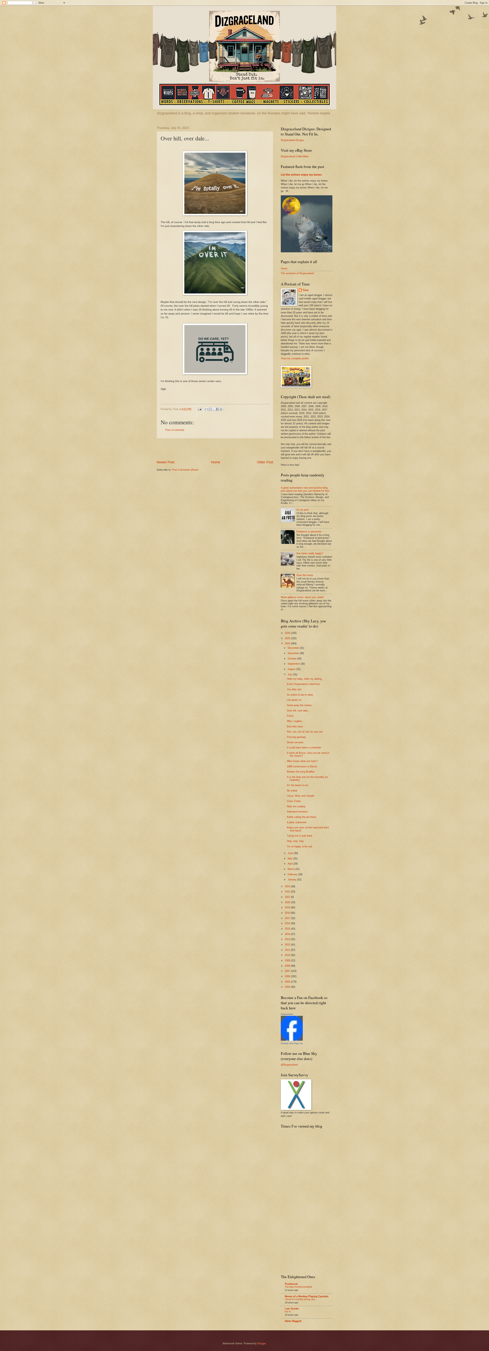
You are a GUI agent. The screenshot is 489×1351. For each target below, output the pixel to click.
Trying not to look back (299, 835)
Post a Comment (174, 430)
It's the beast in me (297, 785)
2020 (288, 902)
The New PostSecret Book (298, 1287)
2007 (288, 971)
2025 (288, 638)
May (290, 858)
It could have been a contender (304, 747)
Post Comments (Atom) (185, 469)
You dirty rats (294, 689)
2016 (288, 923)
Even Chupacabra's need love (303, 684)
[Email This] (206, 409)
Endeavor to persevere (308, 531)
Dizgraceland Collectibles (295, 156)
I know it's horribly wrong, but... (300, 1299)
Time (305, 290)
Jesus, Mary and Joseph (300, 795)
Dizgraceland (287, 1014)
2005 (288, 981)
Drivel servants (295, 742)
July (290, 674)
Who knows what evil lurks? (302, 761)
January (292, 879)
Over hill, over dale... (298, 710)
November (294, 653)
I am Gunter (292, 1308)
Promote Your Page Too (292, 1043)
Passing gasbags (296, 737)
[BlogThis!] (210, 409)
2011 (288, 949)
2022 (288, 891)
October (292, 658)
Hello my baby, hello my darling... (305, 678)
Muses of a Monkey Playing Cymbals (306, 1296)
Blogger (261, 1343)
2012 (288, 944)
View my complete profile (295, 358)
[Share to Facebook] (217, 409)
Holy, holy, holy (295, 841)
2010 (288, 955)
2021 (288, 897)
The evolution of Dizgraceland (297, 273)
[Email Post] (199, 409)
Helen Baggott (293, 1321)
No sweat (292, 790)
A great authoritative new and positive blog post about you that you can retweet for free (305, 489)
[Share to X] (214, 409)
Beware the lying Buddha (300, 771)
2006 (288, 976)
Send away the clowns (299, 705)
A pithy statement (296, 822)
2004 (288, 986)
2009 (288, 960)
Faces (290, 715)
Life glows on (294, 699)
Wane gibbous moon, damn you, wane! (302, 597)
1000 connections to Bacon (302, 766)
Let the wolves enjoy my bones (301, 174)
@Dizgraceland (289, 1064)
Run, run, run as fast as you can (305, 731)
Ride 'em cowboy (296, 806)
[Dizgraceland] (292, 1039)
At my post (302, 509)
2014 (288, 934)
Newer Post (165, 462)
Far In (288, 1311)
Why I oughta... (295, 721)
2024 (288, 643)
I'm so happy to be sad (299, 846)
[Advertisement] (215, 449)
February (293, 874)
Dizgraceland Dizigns (292, 140)
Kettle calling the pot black (301, 817)
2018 (288, 912)
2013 (288, 939)
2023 (288, 886)
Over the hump (304, 575)
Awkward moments (297, 811)
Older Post (265, 462)
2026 (288, 632)
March (291, 869)
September (294, 663)
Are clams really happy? (309, 553)
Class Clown (294, 801)
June (291, 853)
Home (215, 462)
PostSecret (291, 1284)
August (292, 669)
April (290, 863)
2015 (288, 928)
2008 (288, 965)
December (294, 647)
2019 (288, 907)
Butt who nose (295, 726)
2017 (288, 918)
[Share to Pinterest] (221, 409)
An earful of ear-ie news (300, 694)
